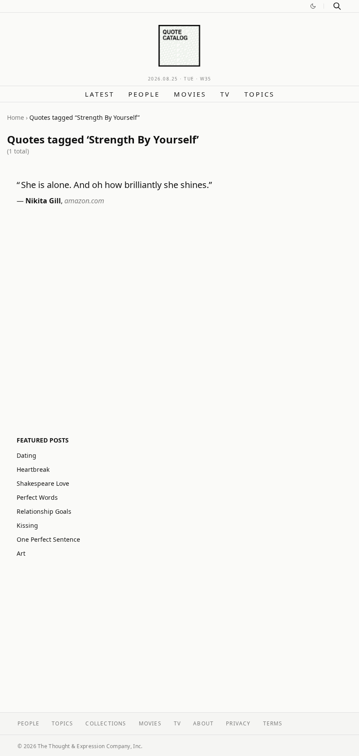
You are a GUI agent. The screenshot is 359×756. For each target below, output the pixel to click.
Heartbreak (33, 469)
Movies (190, 94)
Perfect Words (37, 497)
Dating (26, 455)
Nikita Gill (43, 201)
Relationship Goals (44, 511)
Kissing (27, 525)
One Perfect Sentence (48, 539)
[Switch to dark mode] (313, 6)
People (144, 94)
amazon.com (84, 201)
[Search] (337, 6)
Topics (259, 94)
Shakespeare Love (43, 483)
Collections (105, 723)
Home (15, 117)
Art (21, 553)
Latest (99, 94)
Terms (273, 723)
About (203, 723)
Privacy (238, 723)
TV (225, 94)
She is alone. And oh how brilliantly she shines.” (116, 185)
